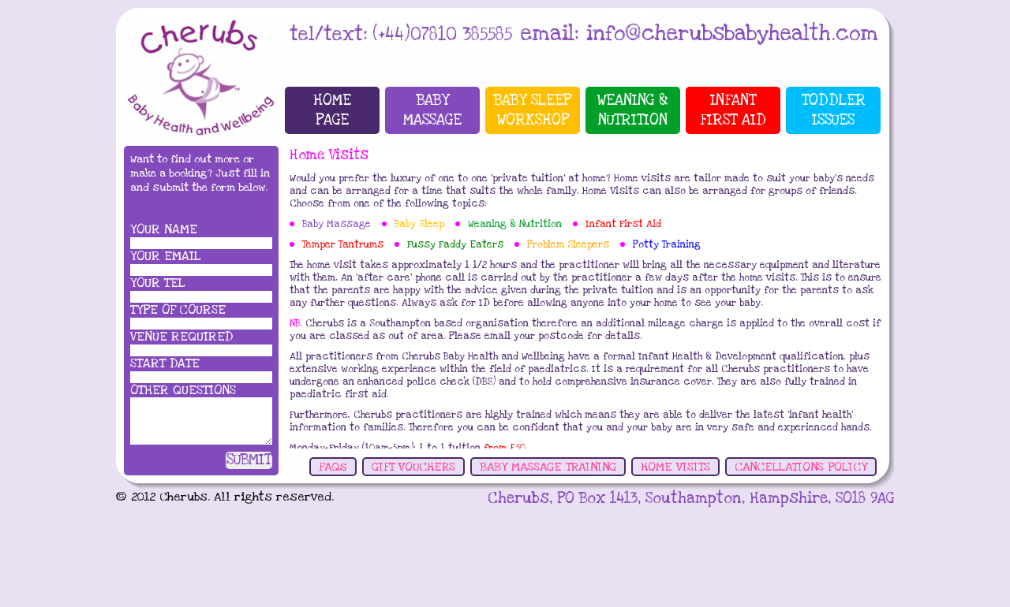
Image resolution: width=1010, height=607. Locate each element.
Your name (163, 229)
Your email (165, 256)
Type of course (178, 309)
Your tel (157, 283)
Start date (165, 363)
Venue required (181, 336)
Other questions (183, 390)
